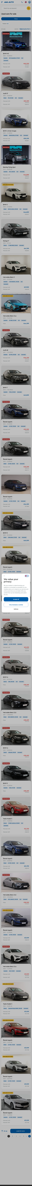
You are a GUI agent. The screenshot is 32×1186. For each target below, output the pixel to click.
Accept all (16, 599)
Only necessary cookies (16, 605)
